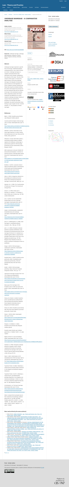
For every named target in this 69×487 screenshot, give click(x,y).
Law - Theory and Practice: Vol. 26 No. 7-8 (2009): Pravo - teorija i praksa (25, 432)
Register (61, 1)
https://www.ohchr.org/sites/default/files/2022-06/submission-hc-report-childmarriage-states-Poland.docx (15, 319)
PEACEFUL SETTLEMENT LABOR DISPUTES (31, 431)
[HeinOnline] (56, 57)
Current (31, 7)
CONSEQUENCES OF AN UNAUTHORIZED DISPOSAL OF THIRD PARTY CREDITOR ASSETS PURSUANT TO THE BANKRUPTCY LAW (25, 448)
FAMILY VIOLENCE (18, 414)
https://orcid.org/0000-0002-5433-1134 (11, 39)
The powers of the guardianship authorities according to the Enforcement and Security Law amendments (24, 441)
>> (8, 452)
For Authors (50, 123)
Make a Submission (53, 26)
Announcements (44, 7)
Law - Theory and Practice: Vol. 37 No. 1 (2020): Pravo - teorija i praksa (25, 443)
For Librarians (51, 125)
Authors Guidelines (52, 44)
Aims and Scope (52, 42)
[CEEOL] (56, 81)
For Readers (50, 121)
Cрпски (50, 34)
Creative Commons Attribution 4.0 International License (35, 101)
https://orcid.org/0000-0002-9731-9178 (11, 31)
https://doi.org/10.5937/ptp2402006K (15, 49)
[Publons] (56, 101)
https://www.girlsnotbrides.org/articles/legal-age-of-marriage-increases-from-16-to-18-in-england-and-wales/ (14, 280)
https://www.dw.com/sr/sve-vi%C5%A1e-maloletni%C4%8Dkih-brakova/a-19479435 (12, 205)
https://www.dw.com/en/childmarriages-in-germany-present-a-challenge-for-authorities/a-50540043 (13, 252)
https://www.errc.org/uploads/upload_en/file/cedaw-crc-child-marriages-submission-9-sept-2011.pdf (16, 160)
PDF (30, 53)
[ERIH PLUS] (55, 73)
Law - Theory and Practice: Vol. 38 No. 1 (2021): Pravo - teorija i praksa (23, 435)
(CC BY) (42, 467)
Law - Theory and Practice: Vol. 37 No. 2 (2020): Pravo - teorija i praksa (28, 426)
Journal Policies (51, 45)
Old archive (24, 7)
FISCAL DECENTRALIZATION (25, 445)
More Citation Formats (33, 72)
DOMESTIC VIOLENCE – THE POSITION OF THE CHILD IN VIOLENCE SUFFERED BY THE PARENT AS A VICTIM (24, 437)
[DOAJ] (56, 65)
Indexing (5, 10)
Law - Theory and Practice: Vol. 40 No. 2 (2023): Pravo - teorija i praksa (23, 439)
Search (64, 7)
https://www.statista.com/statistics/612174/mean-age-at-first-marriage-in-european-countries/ (15, 293)
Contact (11, 10)
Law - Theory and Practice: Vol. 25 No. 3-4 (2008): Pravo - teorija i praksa (23, 445)
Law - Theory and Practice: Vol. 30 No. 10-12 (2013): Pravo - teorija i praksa (25, 449)
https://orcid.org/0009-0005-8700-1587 (11, 45)
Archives (37, 7)
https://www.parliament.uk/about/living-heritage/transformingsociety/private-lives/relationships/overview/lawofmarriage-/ (14, 390)
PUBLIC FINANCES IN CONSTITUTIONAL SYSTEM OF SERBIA (21, 428)
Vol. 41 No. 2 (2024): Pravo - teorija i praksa (22, 14)
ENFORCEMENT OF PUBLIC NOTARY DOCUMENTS (33, 434)
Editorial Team (16, 7)
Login (65, 1)
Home (3, 7)
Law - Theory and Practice (12, 5)
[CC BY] (9, 472)
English (50, 36)
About (8, 7)
